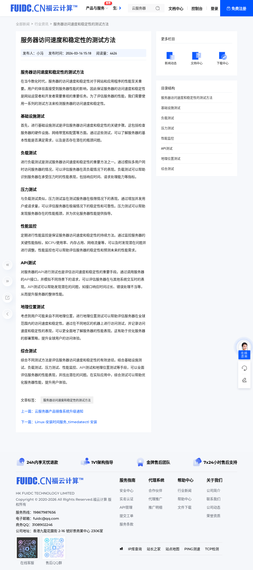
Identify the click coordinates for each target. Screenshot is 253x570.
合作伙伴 (155, 490)
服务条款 (126, 524)
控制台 (197, 8)
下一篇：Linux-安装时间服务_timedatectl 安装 (59, 422)
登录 (214, 8)
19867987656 (44, 512)
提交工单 (126, 516)
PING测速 (192, 549)
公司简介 (213, 490)
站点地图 (172, 549)
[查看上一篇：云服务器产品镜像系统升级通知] (7, 265)
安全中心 (126, 490)
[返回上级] (7, 314)
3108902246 (42, 524)
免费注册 (239, 8)
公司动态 (213, 507)
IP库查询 (135, 549)
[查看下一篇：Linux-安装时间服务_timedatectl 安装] (7, 281)
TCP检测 (212, 549)
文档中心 (176, 8)
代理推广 (155, 499)
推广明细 (155, 507)
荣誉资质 (213, 516)
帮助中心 (184, 499)
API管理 (126, 507)
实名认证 (126, 499)
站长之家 (154, 549)
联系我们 (213, 499)
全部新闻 (23, 24)
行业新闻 (184, 490)
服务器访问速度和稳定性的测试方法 (67, 400)
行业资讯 (41, 24)
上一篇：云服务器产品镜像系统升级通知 (52, 411)
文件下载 (184, 507)
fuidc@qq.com (46, 518)
